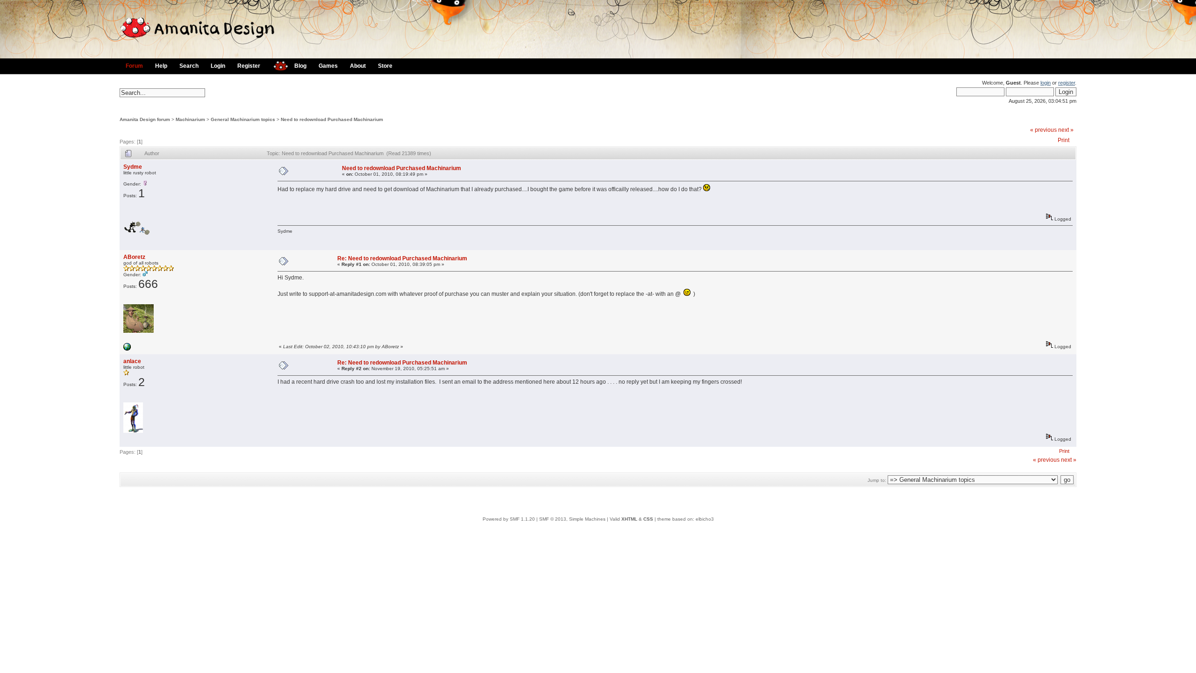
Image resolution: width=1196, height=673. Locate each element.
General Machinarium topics (243, 119)
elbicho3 (705, 519)
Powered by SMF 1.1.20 (509, 519)
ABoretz (134, 257)
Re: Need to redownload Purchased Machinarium (402, 258)
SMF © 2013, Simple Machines (572, 519)
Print (1063, 140)
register (1066, 83)
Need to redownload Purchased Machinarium (332, 119)
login (1045, 83)
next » (1066, 130)
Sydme (132, 167)
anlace (132, 361)
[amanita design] (277, 64)
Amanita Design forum (145, 119)
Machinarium (190, 119)
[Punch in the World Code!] (127, 348)
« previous (1043, 130)
